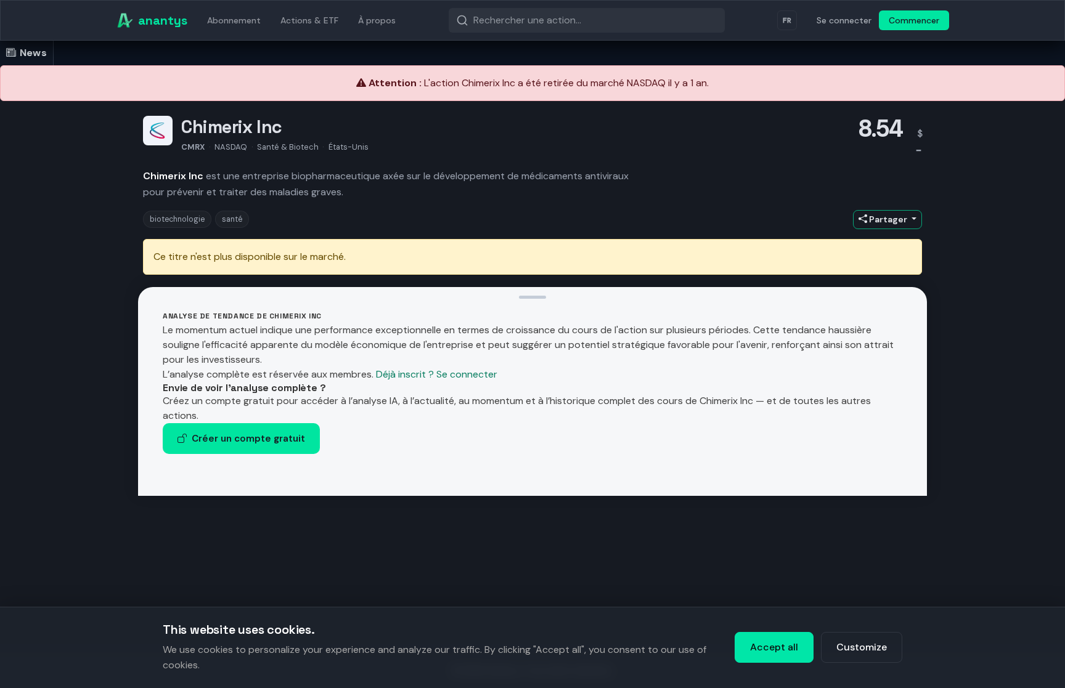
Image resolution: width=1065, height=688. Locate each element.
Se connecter (844, 20)
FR (787, 20)
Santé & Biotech (288, 147)
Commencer (914, 20)
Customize (861, 647)
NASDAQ (230, 147)
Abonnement (234, 20)
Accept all (774, 647)
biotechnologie (177, 219)
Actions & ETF (309, 20)
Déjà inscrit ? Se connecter (436, 374)
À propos (377, 20)
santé (232, 219)
